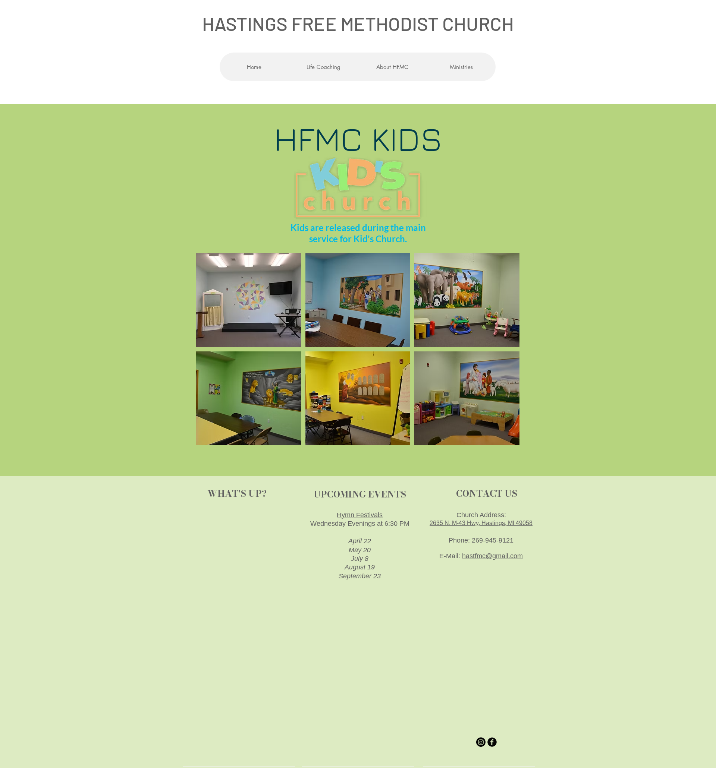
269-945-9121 (493, 540)
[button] (392, 67)
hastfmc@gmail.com (492, 556)
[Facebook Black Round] (492, 742)
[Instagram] (481, 742)
